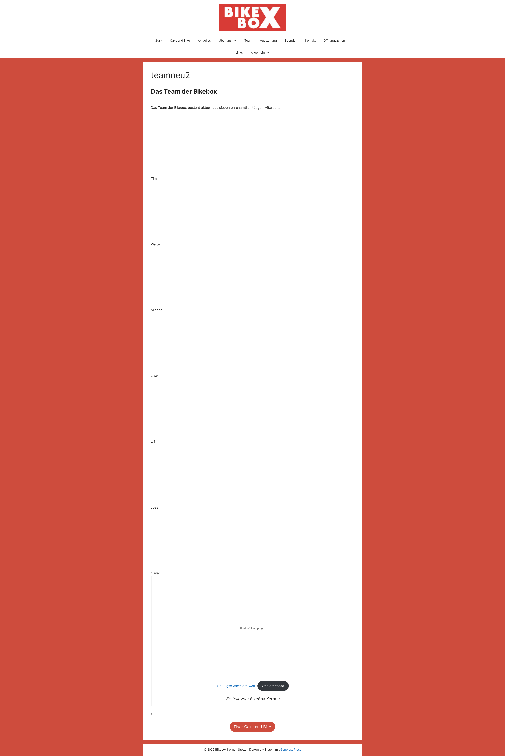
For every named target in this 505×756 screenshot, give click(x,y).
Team (248, 40)
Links (239, 52)
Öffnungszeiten (334, 40)
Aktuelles (204, 40)
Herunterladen (273, 686)
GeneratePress (290, 749)
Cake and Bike (180, 40)
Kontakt (310, 40)
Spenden (291, 40)
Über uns (225, 40)
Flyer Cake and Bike (252, 726)
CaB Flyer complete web (236, 686)
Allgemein (258, 52)
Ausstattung (268, 40)
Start (158, 40)
